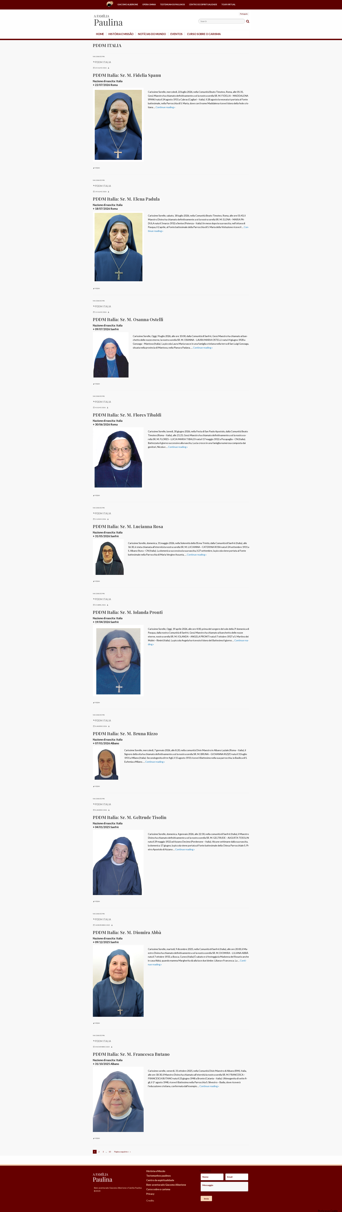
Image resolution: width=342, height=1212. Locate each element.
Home (109, 4)
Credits (150, 1200)
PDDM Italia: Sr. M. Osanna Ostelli (128, 319)
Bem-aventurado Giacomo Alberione (166, 1184)
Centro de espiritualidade (203, 4)
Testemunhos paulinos (172, 4)
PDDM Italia (103, 62)
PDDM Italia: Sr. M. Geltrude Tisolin (129, 817)
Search (247, 21)
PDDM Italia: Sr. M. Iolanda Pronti (128, 612)
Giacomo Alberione (127, 4)
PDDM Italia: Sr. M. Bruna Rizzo (125, 733)
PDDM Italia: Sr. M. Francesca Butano (131, 1054)
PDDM (97, 168)
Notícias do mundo (152, 34)
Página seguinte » (121, 1152)
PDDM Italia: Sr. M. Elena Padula (126, 199)
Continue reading (165, 107)
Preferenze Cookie (328, 1211)
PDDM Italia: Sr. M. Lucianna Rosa (128, 526)
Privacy (150, 1193)
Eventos (176, 34)
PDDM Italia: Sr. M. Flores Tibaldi (127, 415)
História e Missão (120, 34)
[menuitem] (109, 4)
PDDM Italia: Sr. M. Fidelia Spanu (127, 75)
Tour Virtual (228, 4)
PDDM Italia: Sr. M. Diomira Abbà (127, 932)
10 (110, 1152)
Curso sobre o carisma (204, 34)
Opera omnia (149, 4)
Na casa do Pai (99, 56)
